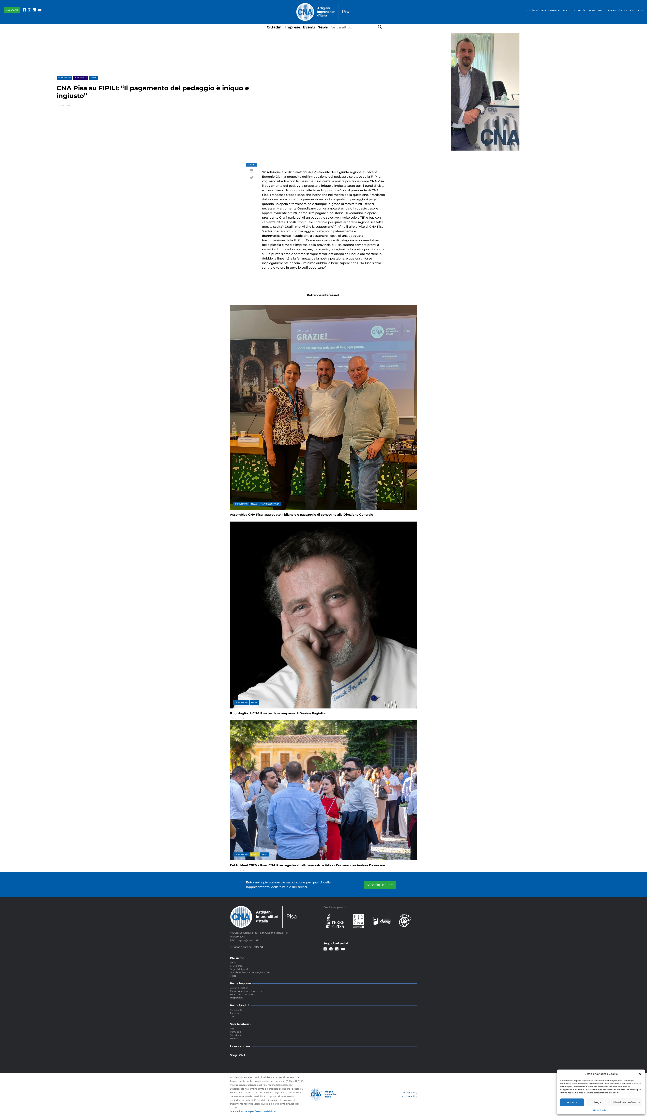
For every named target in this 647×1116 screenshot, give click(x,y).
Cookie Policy (599, 1110)
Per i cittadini (571, 10)
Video (233, 975)
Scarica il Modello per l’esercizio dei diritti (253, 1111)
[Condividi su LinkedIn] (251, 171)
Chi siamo (533, 10)
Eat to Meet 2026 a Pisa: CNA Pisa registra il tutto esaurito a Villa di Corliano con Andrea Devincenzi (308, 865)
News (322, 27)
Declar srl (257, 946)
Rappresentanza (270, 504)
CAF (232, 1016)
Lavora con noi (617, 10)
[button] (640, 1074)
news (93, 77)
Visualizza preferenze (626, 1102)
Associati (12, 9)
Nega (597, 1102)
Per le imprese (550, 10)
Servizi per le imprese (242, 994)
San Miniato (236, 1035)
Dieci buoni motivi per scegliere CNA (250, 972)
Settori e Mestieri (239, 987)
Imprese (292, 27)
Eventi (309, 27)
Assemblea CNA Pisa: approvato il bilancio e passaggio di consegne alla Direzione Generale (301, 514)
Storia (233, 962)
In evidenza (80, 77)
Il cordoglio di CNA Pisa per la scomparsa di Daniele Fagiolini (278, 713)
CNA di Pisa (236, 965)
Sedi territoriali (594, 10)
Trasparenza (236, 997)
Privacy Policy (409, 1092)
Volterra (234, 1038)
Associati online (379, 885)
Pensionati (236, 1010)
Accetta (572, 1102)
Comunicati (64, 77)
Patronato (235, 1013)
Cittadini (275, 27)
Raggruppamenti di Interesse (246, 991)
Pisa (232, 1028)
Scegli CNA (636, 10)
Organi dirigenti (239, 969)
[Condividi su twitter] (251, 178)
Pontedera (235, 1031)
